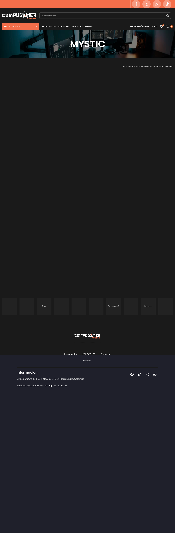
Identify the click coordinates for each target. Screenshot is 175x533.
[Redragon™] (61, 306)
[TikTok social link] (167, 4)
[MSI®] (131, 306)
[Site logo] (19, 15)
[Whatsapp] (154, 374)
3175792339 (54, 385)
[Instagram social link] (146, 4)
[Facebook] (132, 374)
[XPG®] (9, 306)
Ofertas (87, 360)
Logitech (148, 306)
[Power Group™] (96, 306)
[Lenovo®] (165, 306)
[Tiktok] (139, 374)
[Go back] (66, 44)
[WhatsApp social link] (157, 4)
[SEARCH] (167, 15)
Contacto (105, 354)
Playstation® (113, 306)
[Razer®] (79, 306)
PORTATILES (88, 354)
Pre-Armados (70, 354)
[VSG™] (27, 306)
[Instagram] (147, 374)
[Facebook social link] (136, 4)
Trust (44, 306)
